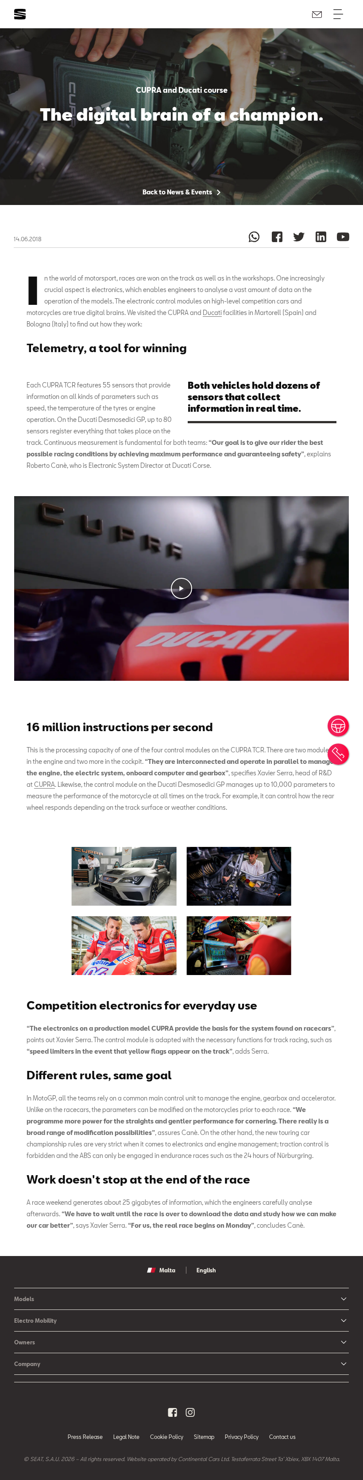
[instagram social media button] (190, 1412)
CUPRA (44, 784)
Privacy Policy (242, 1437)
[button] (181, 588)
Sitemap (204, 1437)
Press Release (85, 1437)
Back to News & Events (178, 192)
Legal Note (126, 1437)
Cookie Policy (166, 1437)
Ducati (212, 312)
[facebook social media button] (172, 1412)
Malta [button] (167, 1270)
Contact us (282, 1437)
